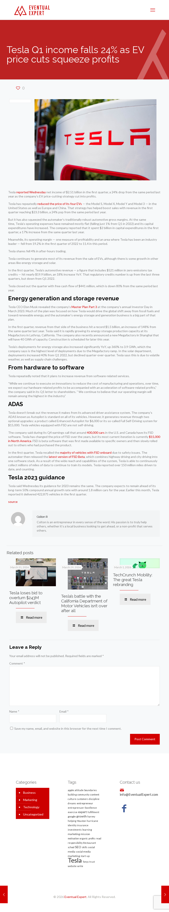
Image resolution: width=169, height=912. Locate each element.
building (72, 794)
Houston (81, 820)
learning (87, 829)
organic (84, 838)
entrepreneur (85, 803)
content (94, 794)
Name (14, 711)
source (13, 501)
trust (92, 861)
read (98, 838)
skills (84, 847)
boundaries (90, 790)
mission (85, 834)
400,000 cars (96, 432)
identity (72, 825)
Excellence (91, 807)
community (83, 794)
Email (64, 711)
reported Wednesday (31, 192)
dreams (72, 803)
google (72, 816)
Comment (17, 663)
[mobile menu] (152, 10)
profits (91, 838)
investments (75, 829)
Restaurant (89, 842)
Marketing (30, 800)
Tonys (86, 861)
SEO (78, 847)
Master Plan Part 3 (84, 307)
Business (29, 792)
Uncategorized (33, 814)
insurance (82, 825)
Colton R (42, 516)
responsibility (75, 842)
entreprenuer (76, 807)
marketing (74, 834)
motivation (73, 838)
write (80, 866)
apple (71, 790)
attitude (79, 790)
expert (82, 812)
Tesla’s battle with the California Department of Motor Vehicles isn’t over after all (84, 603)
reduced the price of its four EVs (59, 204)
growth (81, 816)
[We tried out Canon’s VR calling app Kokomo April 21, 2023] (4, 894)
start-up (85, 856)
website (72, 866)
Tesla (75, 860)
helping (72, 820)
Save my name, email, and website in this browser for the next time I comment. (67, 728)
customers (82, 798)
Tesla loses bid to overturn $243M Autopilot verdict (25, 597)
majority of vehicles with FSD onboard (86, 452)
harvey (91, 816)
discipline (94, 798)
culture (72, 798)
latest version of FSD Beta (67, 457)
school (71, 847)
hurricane (92, 820)
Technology (31, 807)
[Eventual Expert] (32, 10)
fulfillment (93, 812)
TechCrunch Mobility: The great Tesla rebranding (132, 579)
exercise (72, 812)
